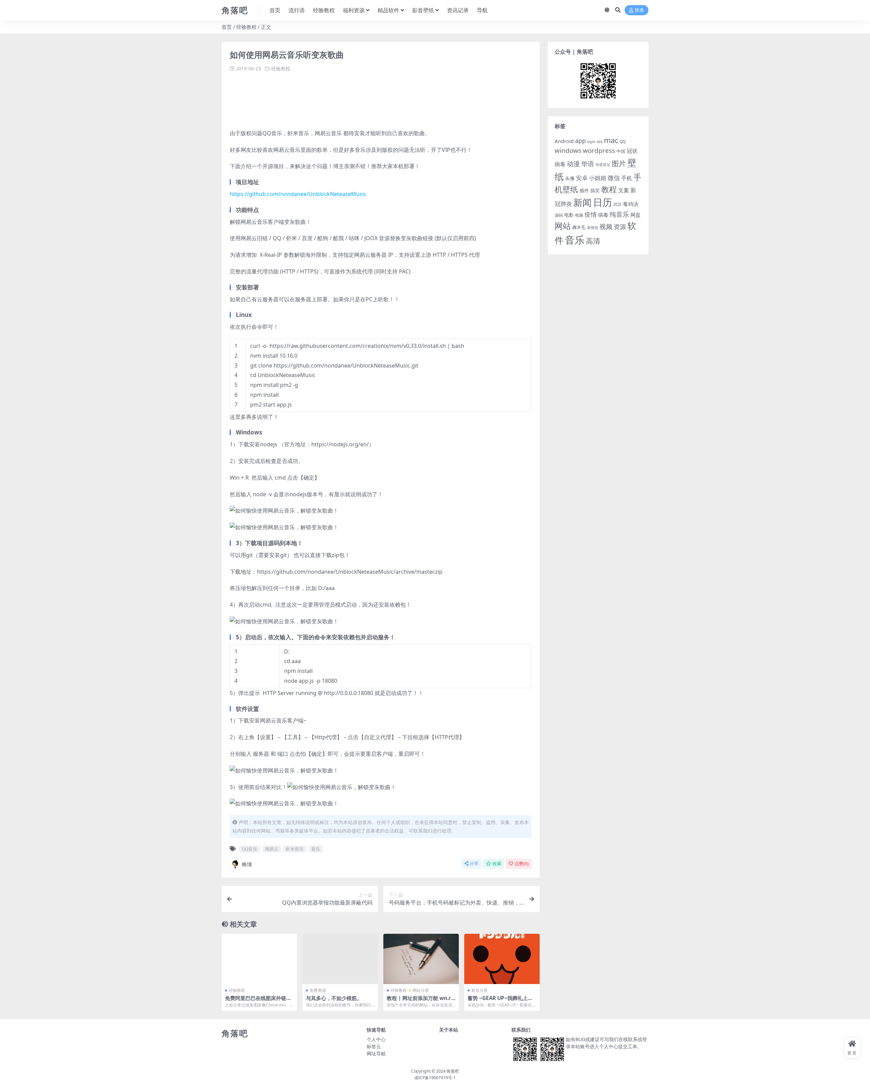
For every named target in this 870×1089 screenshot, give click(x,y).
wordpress (599, 150)
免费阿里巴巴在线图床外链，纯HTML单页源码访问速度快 (258, 1001)
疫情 (591, 214)
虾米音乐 (294, 849)
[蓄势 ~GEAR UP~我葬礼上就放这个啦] (502, 959)
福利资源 (354, 10)
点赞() (521, 863)
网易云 (271, 849)
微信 (614, 177)
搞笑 (595, 190)
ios (600, 141)
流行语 (297, 10)
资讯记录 (458, 10)
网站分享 (421, 990)
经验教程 (324, 10)
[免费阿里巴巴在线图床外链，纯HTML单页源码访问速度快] (259, 959)
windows (568, 150)
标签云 (374, 1046)
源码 (559, 215)
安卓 (582, 178)
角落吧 (453, 1071)
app (580, 141)
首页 (274, 10)
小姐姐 (597, 178)
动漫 (573, 163)
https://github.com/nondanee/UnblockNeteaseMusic (298, 194)
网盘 (635, 214)
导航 (482, 10)
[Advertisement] (353, 97)
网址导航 (376, 1053)
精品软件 (388, 10)
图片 (619, 163)
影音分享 (479, 990)
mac (611, 140)
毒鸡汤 (630, 203)
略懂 (247, 864)
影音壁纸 (423, 10)
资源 (620, 226)
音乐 (315, 849)
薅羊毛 (579, 227)
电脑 (579, 215)
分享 (474, 863)
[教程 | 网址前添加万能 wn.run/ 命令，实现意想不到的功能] (421, 959)
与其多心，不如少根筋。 (334, 998)
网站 (563, 225)
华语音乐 (602, 164)
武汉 (617, 204)
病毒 (603, 214)
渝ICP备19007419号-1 (435, 1078)
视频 (605, 226)
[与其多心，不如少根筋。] (340, 959)
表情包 (592, 227)
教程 (609, 189)
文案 (623, 190)
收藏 (496, 863)
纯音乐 (619, 214)
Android (564, 141)
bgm (591, 141)
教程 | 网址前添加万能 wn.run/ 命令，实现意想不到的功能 (421, 1001)
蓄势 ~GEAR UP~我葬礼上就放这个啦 (500, 1001)
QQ (623, 141)
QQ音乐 (249, 849)
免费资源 (318, 990)
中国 (620, 151)
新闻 (582, 202)
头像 (570, 178)
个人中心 (376, 1039)
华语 (587, 163)
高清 (593, 241)
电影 (569, 215)
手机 (626, 178)
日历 (602, 202)
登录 (639, 10)
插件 (584, 190)
